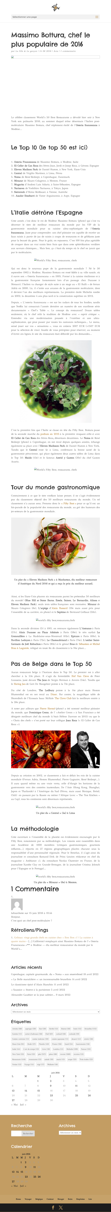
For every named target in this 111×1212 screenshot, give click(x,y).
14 (26, 1090)
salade (49, 1059)
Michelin (72, 1049)
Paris (31, 1054)
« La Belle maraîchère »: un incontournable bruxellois (41, 979)
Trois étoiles (86, 1059)
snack (61, 1059)
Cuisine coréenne (20, 1039)
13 (13, 1090)
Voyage (29, 1064)
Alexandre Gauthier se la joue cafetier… (33, 994)
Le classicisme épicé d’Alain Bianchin (32, 984)
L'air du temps (31, 1049)
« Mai (14, 1104)
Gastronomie (83, 1044)
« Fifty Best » (68, 503)
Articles (17, 1029)
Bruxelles (91, 1029)
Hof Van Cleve (80, 676)
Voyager (28, 1199)
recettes (79, 1054)
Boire (70, 1199)
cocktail (61, 1034)
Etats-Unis (18, 1044)
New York (18, 1054)
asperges (30, 1029)
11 (76, 1085)
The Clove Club (63, 698)
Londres (58, 1049)
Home (18, 1199)
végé (40, 1064)
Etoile (31, 1044)
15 (38, 1090)
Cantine (17, 1034)
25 (76, 1095)
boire (77, 1029)
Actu (55, 51)
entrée (88, 1039)
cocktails (74, 1034)
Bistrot (65, 1029)
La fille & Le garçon (26, 51)
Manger (61, 1199)
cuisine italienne (40, 1039)
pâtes (53, 1054)
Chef (49, 1034)
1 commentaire (68, 51)
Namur (86, 1049)
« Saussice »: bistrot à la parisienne (30, 989)
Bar (42, 1029)
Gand (69, 1044)
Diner (54, 694)
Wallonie (52, 1064)
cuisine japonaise (60, 1039)
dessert (76, 1039)
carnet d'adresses (33, 1034)
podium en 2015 (49, 434)
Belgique (39, 1199)
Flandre (44, 1044)
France (57, 1044)
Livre (46, 1049)
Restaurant (19, 1059)
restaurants (35, 1059)
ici (82, 147)
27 (13, 1100)
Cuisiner (50, 1199)
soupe (72, 1059)
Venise (16, 1064)
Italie (16, 1049)
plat (42, 1054)
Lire (90, 1199)
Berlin (53, 1029)
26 (89, 1095)
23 (51, 1095)
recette (65, 1054)
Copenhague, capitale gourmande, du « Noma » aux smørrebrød (46, 974)
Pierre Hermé (47, 708)
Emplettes (80, 1199)
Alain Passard (59, 608)
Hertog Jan (20, 683)
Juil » (23, 1104)
